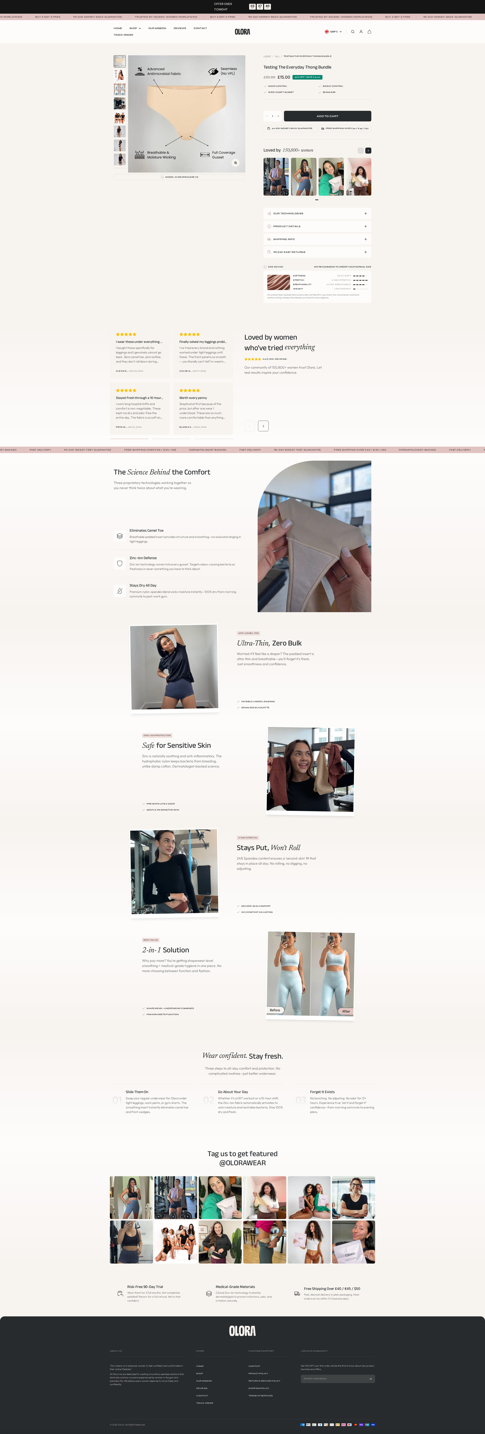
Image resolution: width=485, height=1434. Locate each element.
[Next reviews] (263, 426)
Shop (133, 28)
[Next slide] (368, 151)
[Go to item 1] (120, 61)
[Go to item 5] (120, 117)
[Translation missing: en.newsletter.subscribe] (370, 1378)
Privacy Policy (258, 1373)
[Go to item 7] (120, 145)
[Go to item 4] (120, 103)
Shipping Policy (259, 1388)
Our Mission (157, 28)
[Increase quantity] (278, 116)
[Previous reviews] (249, 426)
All (277, 56)
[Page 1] (316, 199)
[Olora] (242, 1330)
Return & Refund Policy (264, 1381)
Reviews (180, 28)
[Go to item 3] (120, 89)
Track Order (123, 35)
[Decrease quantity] (267, 116)
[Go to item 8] (120, 159)
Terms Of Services (261, 1396)
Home (118, 28)
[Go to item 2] (120, 75)
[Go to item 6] (120, 131)
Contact (200, 28)
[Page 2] (319, 199)
